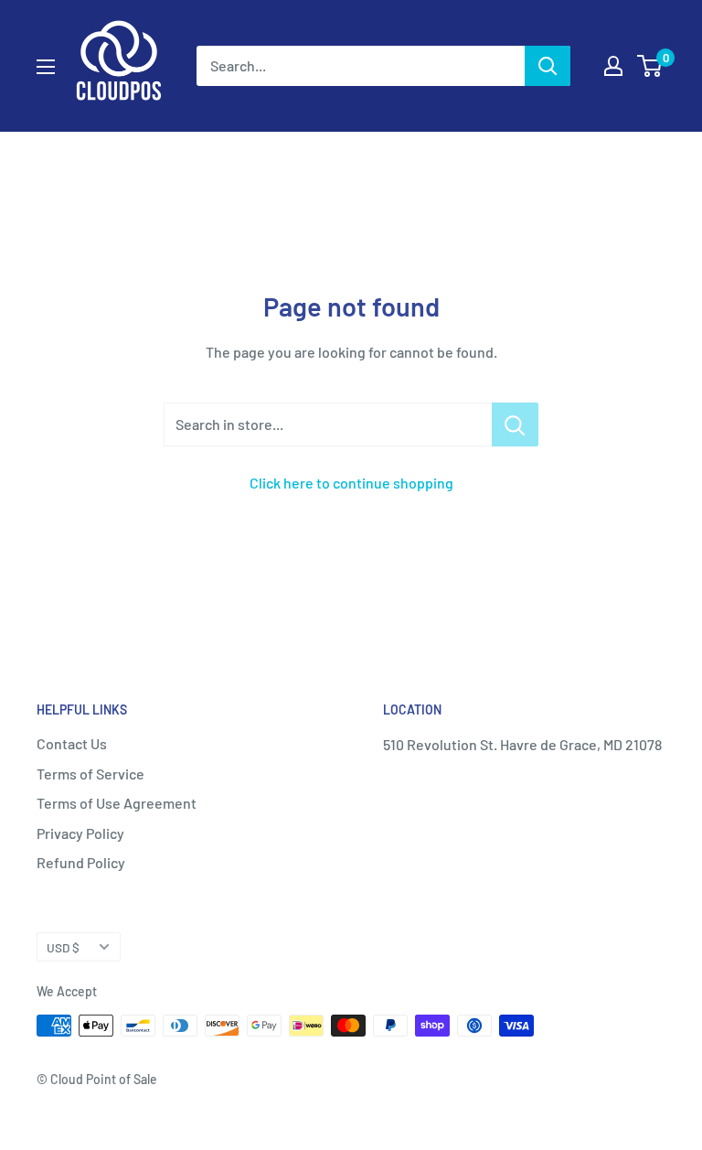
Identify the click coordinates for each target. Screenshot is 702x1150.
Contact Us (72, 743)
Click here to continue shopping (351, 482)
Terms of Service (90, 773)
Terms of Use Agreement (117, 802)
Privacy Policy (80, 833)
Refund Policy (81, 862)
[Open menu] (46, 66)
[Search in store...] (515, 424)
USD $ (63, 947)
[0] (650, 66)
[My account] (613, 66)
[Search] (547, 66)
